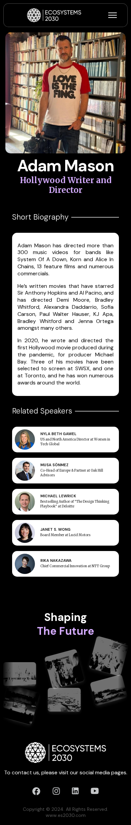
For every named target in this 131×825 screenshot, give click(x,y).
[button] (112, 15)
